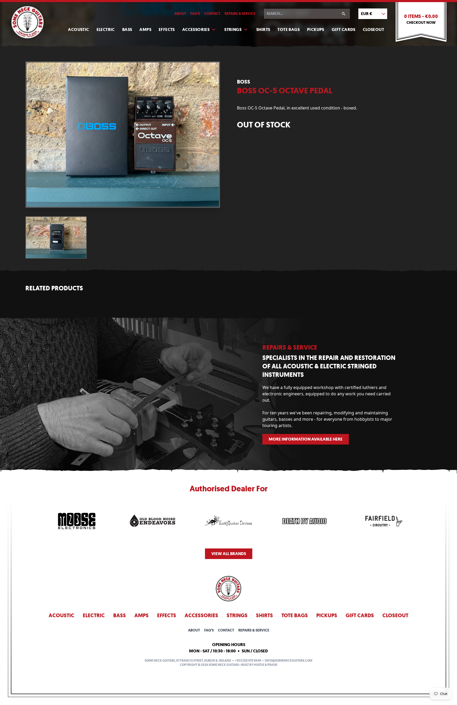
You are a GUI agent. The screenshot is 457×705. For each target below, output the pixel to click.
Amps (145, 29)
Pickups (315, 29)
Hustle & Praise (265, 665)
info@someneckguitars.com (288, 660)
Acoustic (78, 29)
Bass (127, 29)
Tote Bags (288, 29)
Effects (167, 29)
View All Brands (228, 553)
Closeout (373, 29)
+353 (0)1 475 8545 (248, 660)
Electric (106, 29)
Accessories (195, 29)
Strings (232, 29)
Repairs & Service (240, 13)
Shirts (263, 29)
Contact (212, 13)
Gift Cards (343, 29)
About (180, 13)
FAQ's (195, 13)
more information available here (305, 439)
